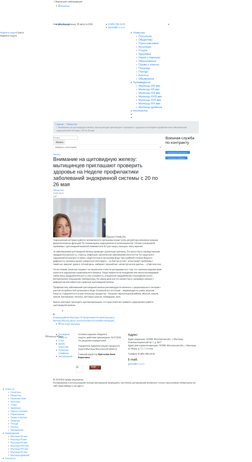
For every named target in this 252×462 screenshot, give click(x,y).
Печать (57, 154)
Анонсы (143, 75)
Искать (59, 142)
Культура (144, 47)
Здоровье (144, 54)
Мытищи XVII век (149, 100)
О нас (61, 340)
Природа (144, 68)
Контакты (140, 110)
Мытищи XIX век (149, 93)
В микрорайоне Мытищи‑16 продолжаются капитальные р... (84, 317)
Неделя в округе (8, 32)
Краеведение (141, 82)
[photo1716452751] (79, 217)
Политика (145, 36)
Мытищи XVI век (149, 103)
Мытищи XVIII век (150, 96)
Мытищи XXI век (149, 86)
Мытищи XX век (148, 89)
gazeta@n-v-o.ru (116, 27)
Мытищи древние (150, 107)
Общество (145, 39)
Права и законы (148, 64)
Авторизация (65, 356)
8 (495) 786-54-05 (116, 24)
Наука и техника (149, 57)
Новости (139, 32)
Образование (147, 61)
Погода (143, 71)
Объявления (146, 78)
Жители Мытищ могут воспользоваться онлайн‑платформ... (84, 320)
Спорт (142, 50)
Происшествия (148, 43)
